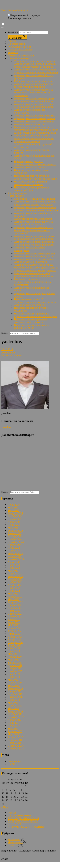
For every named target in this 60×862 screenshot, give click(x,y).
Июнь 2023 (14, 567)
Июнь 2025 (14, 524)
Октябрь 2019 (15, 671)
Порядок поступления (20, 49)
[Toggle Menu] (2, 27)
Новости (12, 845)
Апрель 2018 (15, 705)
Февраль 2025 (15, 530)
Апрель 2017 (15, 731)
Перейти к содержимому (14, 10)
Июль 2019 (14, 674)
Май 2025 (13, 527)
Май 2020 (13, 654)
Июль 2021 (14, 619)
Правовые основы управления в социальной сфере (31, 188)
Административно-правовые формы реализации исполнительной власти (34, 100)
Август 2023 (14, 562)
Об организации (17, 43)
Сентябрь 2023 (16, 559)
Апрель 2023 (15, 573)
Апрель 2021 (15, 628)
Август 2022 (14, 585)
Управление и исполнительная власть (34, 61)
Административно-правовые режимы (34, 115)
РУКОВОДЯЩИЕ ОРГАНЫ (23, 818)
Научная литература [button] (19, 58)
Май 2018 (13, 702)
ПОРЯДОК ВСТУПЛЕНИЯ (23, 821)
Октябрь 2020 (15, 642)
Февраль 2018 (15, 711)
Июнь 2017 (14, 725)
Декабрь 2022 (15, 579)
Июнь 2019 (14, 676)
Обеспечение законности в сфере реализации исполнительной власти (34, 137)
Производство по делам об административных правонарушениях (35, 163)
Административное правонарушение (34, 118)
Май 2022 (13, 593)
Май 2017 (13, 728)
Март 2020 (13, 659)
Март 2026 (13, 510)
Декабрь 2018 (15, 694)
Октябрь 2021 (15, 613)
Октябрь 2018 (15, 697)
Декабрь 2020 (15, 636)
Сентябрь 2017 (16, 717)
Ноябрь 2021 (14, 610)
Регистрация (14, 761)
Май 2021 (13, 625)
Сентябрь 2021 (16, 616)
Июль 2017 (14, 722)
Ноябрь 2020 (14, 639)
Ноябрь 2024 (14, 539)
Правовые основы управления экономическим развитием (30, 183)
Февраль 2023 (15, 576)
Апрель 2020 (15, 656)
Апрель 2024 (15, 550)
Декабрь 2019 (15, 665)
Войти (11, 764)
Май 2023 (13, 570)
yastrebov (6, 427)
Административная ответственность (34, 121)
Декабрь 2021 (15, 608)
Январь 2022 (14, 605)
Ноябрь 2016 (14, 742)
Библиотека (14, 839)
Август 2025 (14, 522)
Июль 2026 (14, 504)
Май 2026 (13, 507)
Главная (12, 41)
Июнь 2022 (14, 590)
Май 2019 (13, 679)
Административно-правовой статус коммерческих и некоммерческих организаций (33, 92)
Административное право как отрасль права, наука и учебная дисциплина (35, 65)
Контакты (13, 52)
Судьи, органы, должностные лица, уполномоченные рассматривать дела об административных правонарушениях (36, 130)
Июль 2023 (14, 565)
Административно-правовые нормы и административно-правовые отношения (36, 71)
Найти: (5, 333)
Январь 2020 (14, 662)
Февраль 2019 (15, 688)
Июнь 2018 (14, 699)
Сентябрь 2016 (16, 745)
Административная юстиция (30, 167)
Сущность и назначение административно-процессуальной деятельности (33, 144)
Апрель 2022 (15, 596)
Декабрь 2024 (15, 536)
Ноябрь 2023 (14, 556)
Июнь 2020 (14, 651)
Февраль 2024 (15, 553)
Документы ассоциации (21, 55)
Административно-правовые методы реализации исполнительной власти (34, 105)
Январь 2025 (14, 533)
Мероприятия (15, 842)
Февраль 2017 (15, 737)
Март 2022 (13, 599)
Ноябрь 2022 (14, 582)
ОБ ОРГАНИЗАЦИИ (19, 815)
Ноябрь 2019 (14, 668)
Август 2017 (14, 720)
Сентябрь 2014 (16, 748)
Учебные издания (17, 193)
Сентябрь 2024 (16, 542)
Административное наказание (30, 124)
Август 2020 (14, 645)
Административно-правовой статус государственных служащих (33, 85)
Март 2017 (13, 734)
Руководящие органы (19, 46)
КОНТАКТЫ (15, 824)
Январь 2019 (14, 691)
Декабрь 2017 (15, 714)
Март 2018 (13, 708)
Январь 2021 (14, 633)
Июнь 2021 (14, 622)
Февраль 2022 (15, 602)
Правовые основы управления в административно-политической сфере (35, 177)
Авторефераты (16, 195)
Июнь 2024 (14, 547)
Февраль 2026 (15, 513)
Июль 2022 (14, 588)
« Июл (4, 807)
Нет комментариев (11, 355)
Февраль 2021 (15, 631)
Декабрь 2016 (15, 740)
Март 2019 (13, 685)
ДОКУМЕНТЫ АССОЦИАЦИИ (26, 827)
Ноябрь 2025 (14, 519)
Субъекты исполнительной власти (33, 81)
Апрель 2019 (15, 682)
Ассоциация (8, 352)
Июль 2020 (14, 648)
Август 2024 (14, 544)
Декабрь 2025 (15, 516)
